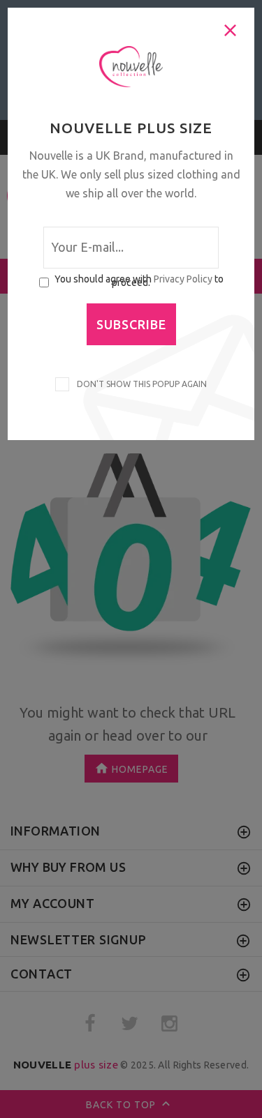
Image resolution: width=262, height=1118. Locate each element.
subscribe (131, 324)
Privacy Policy (183, 279)
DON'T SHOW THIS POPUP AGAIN (140, 383)
